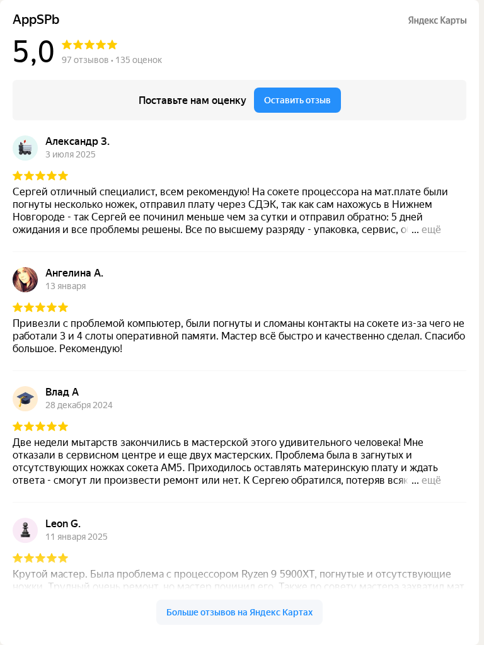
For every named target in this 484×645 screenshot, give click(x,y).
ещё (431, 230)
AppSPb (36, 20)
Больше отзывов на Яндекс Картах (239, 612)
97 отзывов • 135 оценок (112, 60)
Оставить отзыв (297, 100)
